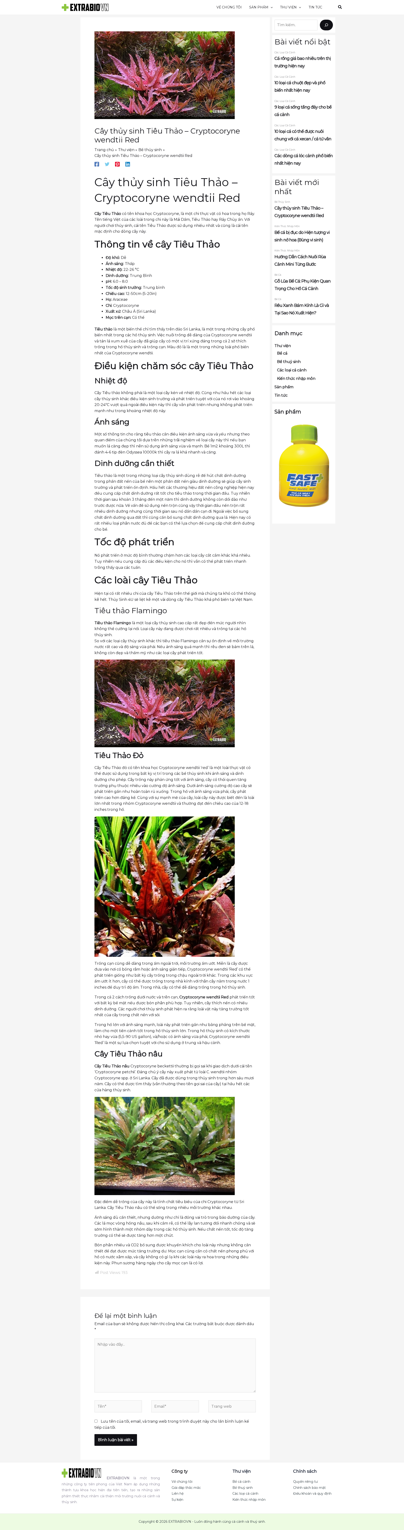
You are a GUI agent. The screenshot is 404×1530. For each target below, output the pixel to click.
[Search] (326, 25)
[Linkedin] (127, 164)
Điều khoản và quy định (312, 1493)
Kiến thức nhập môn (249, 1499)
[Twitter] (107, 164)
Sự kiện (177, 1499)
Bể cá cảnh (241, 1481)
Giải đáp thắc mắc (186, 1488)
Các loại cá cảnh (245, 1493)
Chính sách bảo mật (309, 1488)
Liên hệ (178, 1493)
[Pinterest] (117, 164)
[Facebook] (96, 164)
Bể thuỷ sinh (242, 1488)
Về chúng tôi (182, 1481)
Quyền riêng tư (305, 1481)
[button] (270, 7)
